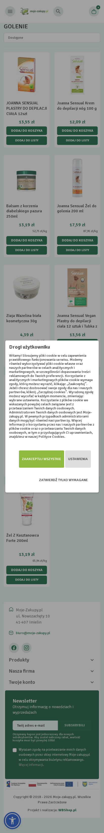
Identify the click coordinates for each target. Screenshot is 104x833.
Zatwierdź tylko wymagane (63, 480)
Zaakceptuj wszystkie (41, 459)
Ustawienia (78, 459)
